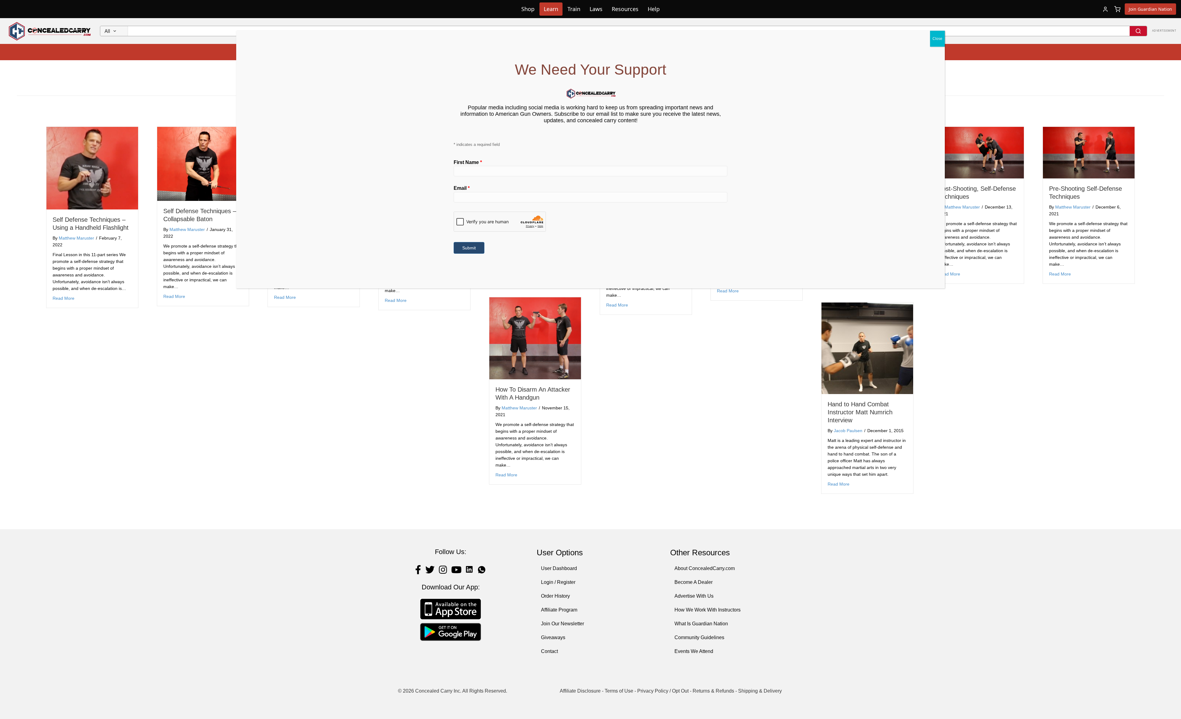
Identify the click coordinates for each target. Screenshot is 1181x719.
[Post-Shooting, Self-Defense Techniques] (978, 152)
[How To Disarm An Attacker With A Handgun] (535, 338)
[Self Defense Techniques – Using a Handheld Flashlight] (92, 167)
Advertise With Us (694, 596)
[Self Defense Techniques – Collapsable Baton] (203, 163)
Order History (555, 596)
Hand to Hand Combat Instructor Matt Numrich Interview (860, 412)
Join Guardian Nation (1150, 9)
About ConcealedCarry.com (704, 568)
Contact (549, 651)
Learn (551, 9)
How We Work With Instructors (707, 609)
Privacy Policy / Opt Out (663, 691)
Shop (528, 9)
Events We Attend (693, 651)
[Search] (1138, 31)
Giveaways (553, 637)
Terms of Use (619, 691)
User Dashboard (559, 568)
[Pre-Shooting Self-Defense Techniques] (1089, 152)
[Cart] (1117, 9)
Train (573, 9)
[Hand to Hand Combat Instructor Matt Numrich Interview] (867, 347)
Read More (63, 298)
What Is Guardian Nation (701, 623)
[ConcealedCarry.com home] (50, 31)
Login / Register (558, 582)
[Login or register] (1105, 9)
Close (937, 39)
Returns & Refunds (713, 691)
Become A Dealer (693, 582)
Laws (596, 9)
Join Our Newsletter (562, 623)
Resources (625, 9)
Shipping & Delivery (760, 691)
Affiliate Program (559, 609)
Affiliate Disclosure (580, 691)
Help (654, 9)
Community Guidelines (699, 637)
